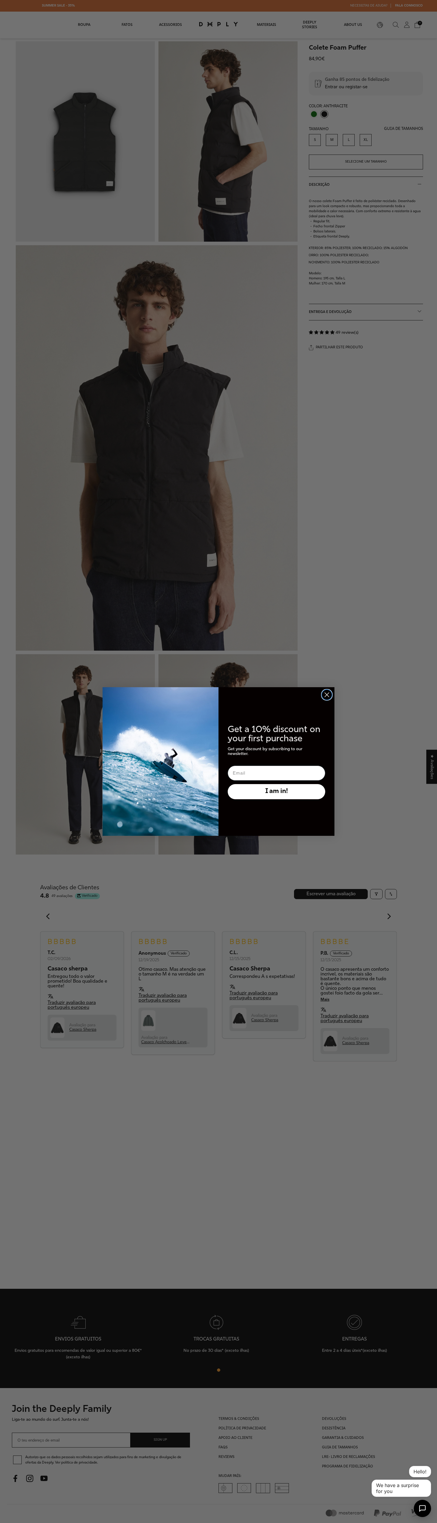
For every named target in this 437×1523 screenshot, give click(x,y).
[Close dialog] (327, 695)
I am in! (276, 791)
